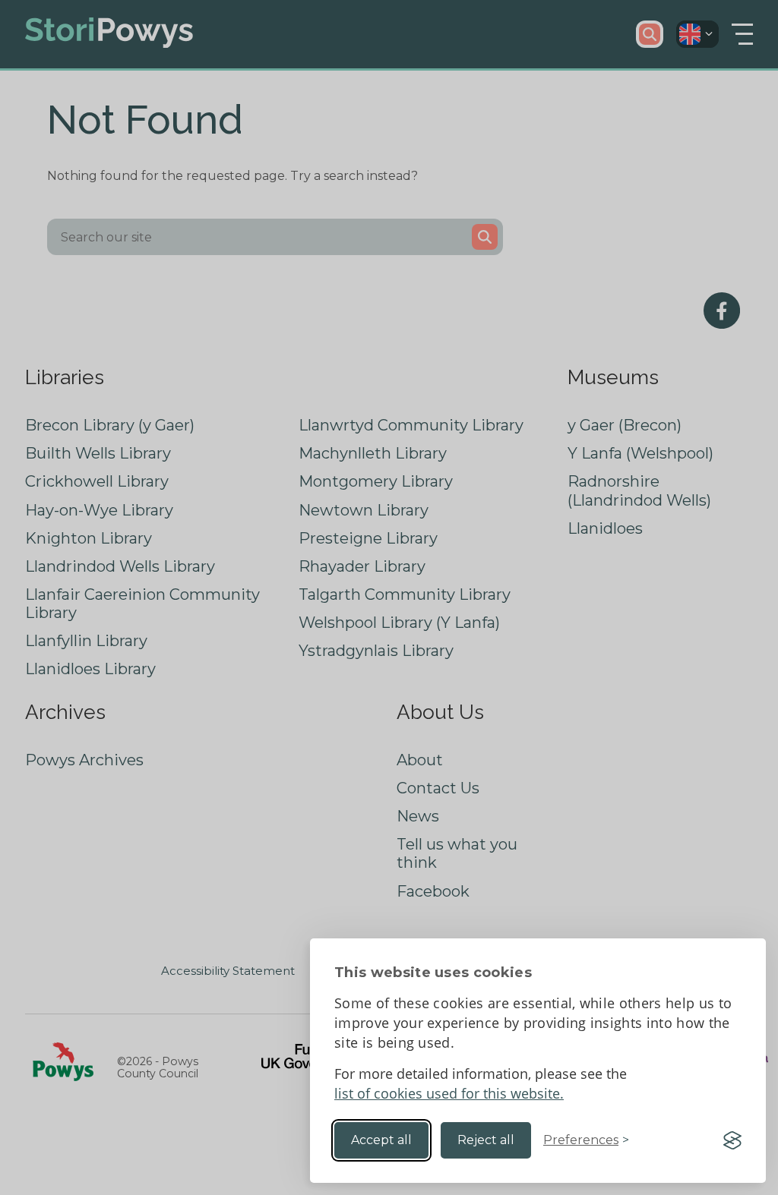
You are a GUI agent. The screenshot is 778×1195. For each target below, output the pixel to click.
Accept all (381, 1140)
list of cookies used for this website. (449, 1093)
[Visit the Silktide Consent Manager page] (732, 1140)
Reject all (485, 1140)
